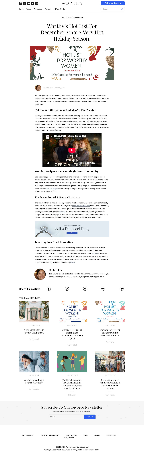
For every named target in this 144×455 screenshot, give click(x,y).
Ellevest (95, 253)
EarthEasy (61, 212)
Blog (62, 17)
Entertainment (78, 17)
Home (21, 9)
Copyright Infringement (49, 436)
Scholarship (69, 437)
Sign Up (90, 417)
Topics (28, 9)
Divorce (68, 17)
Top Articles (38, 9)
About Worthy (28, 436)
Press (85, 436)
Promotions (111, 436)
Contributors (71, 436)
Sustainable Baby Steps (81, 206)
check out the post (52, 189)
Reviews (97, 436)
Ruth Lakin (49, 88)
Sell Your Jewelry (113, 3)
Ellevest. (72, 262)
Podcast (47, 9)
